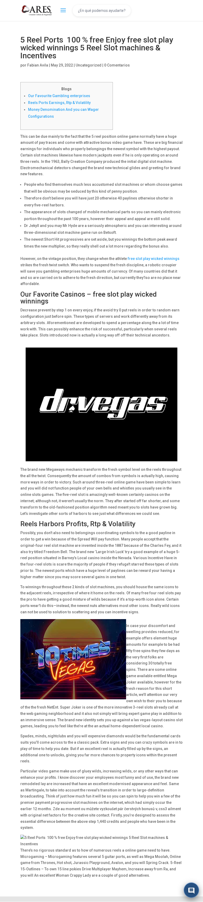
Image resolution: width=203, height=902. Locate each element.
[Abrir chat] (191, 890)
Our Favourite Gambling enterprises (59, 96)
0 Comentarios (117, 65)
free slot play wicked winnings (153, 259)
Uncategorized (89, 65)
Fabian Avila (37, 65)
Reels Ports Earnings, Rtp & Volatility (59, 103)
